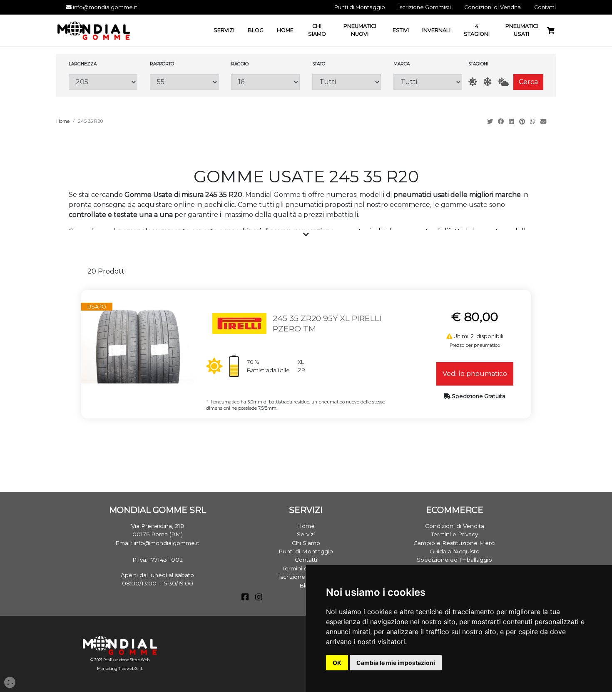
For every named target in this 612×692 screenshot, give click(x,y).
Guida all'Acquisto (455, 551)
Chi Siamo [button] (317, 30)
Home (63, 121)
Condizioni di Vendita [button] (492, 7)
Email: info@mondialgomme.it (157, 543)
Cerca (528, 82)
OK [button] (337, 662)
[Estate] (472, 82)
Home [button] (285, 30)
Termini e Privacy (454, 534)
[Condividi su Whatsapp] (533, 121)
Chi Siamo (306, 543)
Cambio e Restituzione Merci (454, 543)
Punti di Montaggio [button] (359, 7)
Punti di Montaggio (306, 551)
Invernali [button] (436, 30)
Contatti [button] (545, 7)
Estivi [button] (401, 30)
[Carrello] (554, 31)
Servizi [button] (224, 30)
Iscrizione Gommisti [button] (424, 7)
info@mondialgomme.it (104, 7)
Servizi (306, 534)
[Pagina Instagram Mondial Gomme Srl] (258, 598)
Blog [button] (256, 30)
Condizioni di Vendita (454, 526)
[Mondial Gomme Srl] (93, 30)
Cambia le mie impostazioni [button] (395, 662)
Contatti (306, 559)
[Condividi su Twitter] (491, 121)
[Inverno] (487, 82)
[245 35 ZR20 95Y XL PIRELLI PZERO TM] (137, 345)
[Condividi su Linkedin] (512, 121)
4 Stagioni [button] (477, 30)
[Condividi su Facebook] (501, 121)
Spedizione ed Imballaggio (454, 559)
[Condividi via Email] (544, 121)
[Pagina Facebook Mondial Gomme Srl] (245, 598)
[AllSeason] (503, 82)
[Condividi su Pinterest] (523, 121)
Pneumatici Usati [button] (521, 30)
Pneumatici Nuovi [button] (359, 30)
